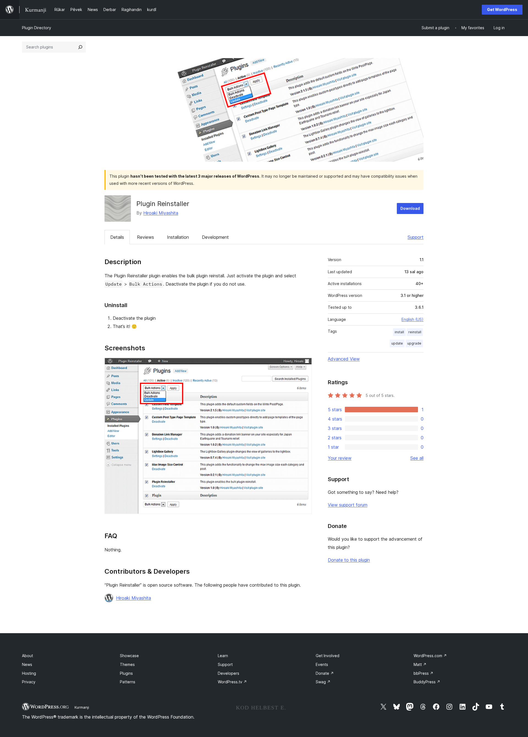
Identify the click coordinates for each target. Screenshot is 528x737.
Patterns (127, 681)
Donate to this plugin (349, 560)
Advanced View (344, 359)
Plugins (126, 673)
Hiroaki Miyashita (160, 213)
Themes (127, 664)
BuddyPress (427, 681)
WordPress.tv (232, 681)
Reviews (145, 237)
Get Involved (327, 655)
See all (417, 458)
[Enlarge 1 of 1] (304, 365)
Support (416, 237)
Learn (223, 655)
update (397, 343)
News (27, 664)
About (27, 655)
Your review (339, 458)
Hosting (29, 673)
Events (322, 664)
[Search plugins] (80, 47)
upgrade (414, 343)
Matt (420, 664)
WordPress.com (430, 655)
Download (410, 208)
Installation (178, 237)
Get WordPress (502, 9)
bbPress (423, 673)
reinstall (414, 332)
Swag (323, 681)
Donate (325, 673)
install (399, 332)
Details (117, 237)
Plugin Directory (36, 27)
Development (215, 237)
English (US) (413, 319)
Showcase (129, 655)
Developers (228, 673)
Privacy (28, 681)
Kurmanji (82, 707)
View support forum (347, 505)
